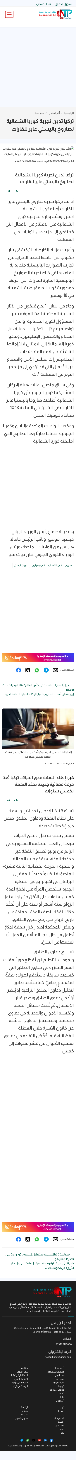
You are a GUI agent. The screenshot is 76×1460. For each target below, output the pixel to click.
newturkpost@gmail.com (58, 1357)
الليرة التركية (58, 1382)
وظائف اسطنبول (55, 1371)
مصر (62, 1429)
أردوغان (60, 1400)
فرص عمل (59, 1379)
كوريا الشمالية (55, 565)
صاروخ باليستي (21, 565)
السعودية (59, 1418)
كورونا (61, 1386)
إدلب (61, 1414)
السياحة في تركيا (20, 1382)
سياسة (39, 112)
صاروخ (68, 565)
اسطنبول (59, 1375)
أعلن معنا (23, 1414)
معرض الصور (22, 1418)
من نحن (24, 1411)
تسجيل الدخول (63, 4)
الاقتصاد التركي (21, 1379)
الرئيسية (69, 112)
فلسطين (59, 1425)
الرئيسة (24, 1407)
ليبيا (62, 1432)
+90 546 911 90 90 (63, 1344)
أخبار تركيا (59, 1368)
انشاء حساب (43, 4)
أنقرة (61, 1393)
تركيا (62, 1407)
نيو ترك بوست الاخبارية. (19, 1445)
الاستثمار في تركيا (19, 1375)
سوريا (61, 1411)
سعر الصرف (22, 1371)
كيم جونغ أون (38, 565)
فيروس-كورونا (57, 1389)
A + (15, 190)
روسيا (61, 1421)
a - (8, 190)
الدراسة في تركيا (20, 1386)
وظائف (24, 1368)
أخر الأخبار (54, 112)
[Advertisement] (38, 67)
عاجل (61, 1397)
